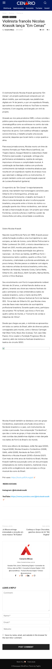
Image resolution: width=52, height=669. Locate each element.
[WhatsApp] (21, 35)
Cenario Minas (9, 30)
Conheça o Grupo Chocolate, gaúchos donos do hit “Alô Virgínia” (38, 532)
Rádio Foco (20, 662)
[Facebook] (4, 35)
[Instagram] (24, 576)
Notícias (11, 13)
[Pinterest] (16, 35)
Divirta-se (20, 13)
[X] (10, 35)
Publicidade (31, 662)
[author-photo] (26, 555)
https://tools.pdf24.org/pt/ (22, 477)
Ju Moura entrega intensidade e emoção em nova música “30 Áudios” (12, 532)
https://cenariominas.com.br (26, 562)
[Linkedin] (30, 576)
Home (4, 13)
